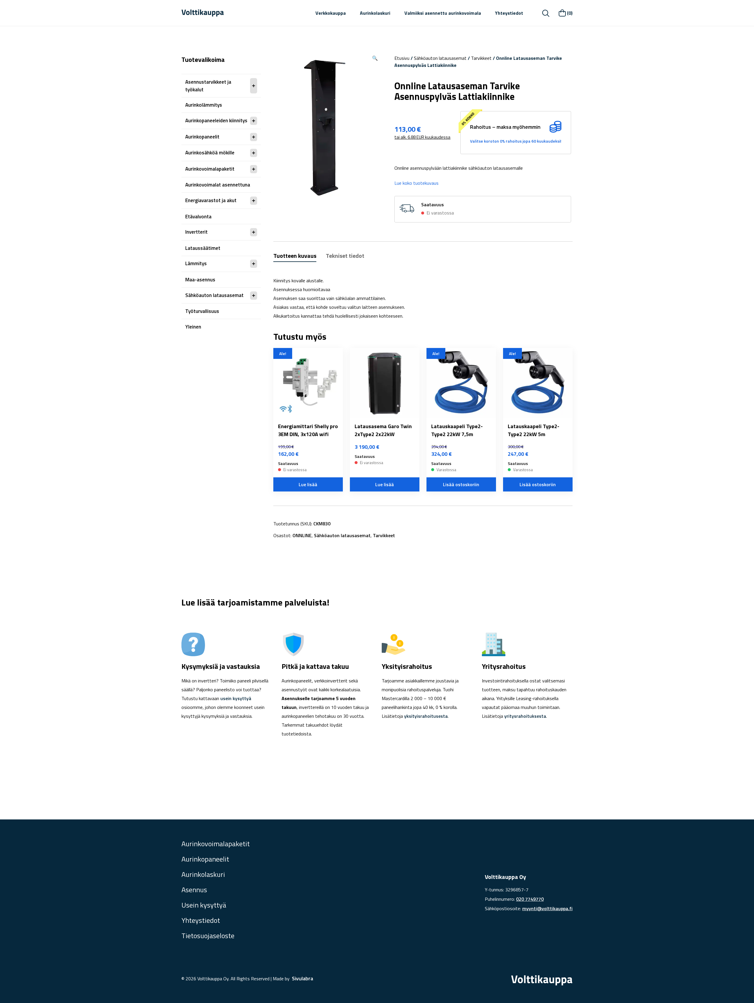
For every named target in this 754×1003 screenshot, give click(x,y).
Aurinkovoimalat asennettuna (217, 185)
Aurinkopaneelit (202, 137)
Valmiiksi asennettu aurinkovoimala (442, 13)
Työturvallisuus (202, 311)
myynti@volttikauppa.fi (547, 908)
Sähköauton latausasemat (214, 295)
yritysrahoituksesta (525, 716)
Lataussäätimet (202, 248)
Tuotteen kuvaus (294, 255)
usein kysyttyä (235, 698)
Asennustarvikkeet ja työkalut (208, 85)
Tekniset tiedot (345, 255)
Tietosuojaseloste (207, 935)
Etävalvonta (198, 216)
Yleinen (193, 327)
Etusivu (401, 58)
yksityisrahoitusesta (426, 716)
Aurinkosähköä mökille (209, 152)
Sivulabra (302, 978)
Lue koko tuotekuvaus (416, 183)
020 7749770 (530, 899)
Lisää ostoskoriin (461, 484)
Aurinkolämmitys (203, 105)
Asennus (194, 889)
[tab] (294, 256)
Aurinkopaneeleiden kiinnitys (216, 120)
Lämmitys (196, 263)
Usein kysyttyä (203, 905)
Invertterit (196, 232)
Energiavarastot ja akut (211, 200)
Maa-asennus (200, 279)
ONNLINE (302, 535)
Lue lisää (308, 484)
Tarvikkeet (481, 58)
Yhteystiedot (509, 13)
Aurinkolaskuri (375, 13)
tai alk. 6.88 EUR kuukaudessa (422, 137)
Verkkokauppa (330, 13)
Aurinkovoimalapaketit (209, 169)
